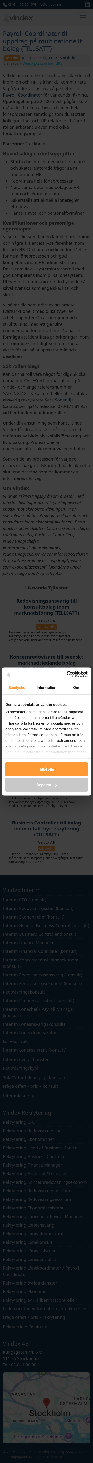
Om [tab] (76, 687)
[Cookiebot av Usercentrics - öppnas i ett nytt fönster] (67, 674)
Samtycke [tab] (17, 687)
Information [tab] (46, 687)
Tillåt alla (46, 769)
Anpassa (43, 785)
